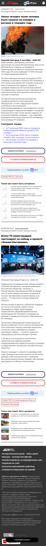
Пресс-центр (32, 454)
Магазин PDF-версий (22, 457)
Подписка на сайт (11, 463)
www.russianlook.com (14, 56)
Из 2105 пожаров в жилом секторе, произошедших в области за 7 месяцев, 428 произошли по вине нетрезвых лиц (26, 202)
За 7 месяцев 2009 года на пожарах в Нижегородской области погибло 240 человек (21, 130)
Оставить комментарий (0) (23, 160)
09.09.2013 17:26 (7, 9)
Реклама (6, 457)
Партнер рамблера (21, 535)
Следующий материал (22, 540)
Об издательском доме (13, 454)
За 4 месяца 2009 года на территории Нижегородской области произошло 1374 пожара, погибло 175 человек (25, 210)
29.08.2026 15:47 (7, 228)
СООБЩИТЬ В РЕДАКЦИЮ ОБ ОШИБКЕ (18, 470)
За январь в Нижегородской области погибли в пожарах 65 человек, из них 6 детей (27, 216)
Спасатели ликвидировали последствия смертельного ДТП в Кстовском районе (25, 415)
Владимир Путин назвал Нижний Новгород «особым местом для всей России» (26, 429)
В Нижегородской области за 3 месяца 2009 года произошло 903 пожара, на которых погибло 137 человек (26, 188)
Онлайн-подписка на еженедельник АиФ (22, 460)
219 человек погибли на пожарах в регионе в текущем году (20, 141)
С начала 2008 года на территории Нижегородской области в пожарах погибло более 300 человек (26, 195)
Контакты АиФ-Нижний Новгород (18, 467)
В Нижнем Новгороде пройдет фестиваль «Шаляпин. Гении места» (25, 422)
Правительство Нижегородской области (18, 276)
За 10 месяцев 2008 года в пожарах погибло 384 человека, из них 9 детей (21, 136)
